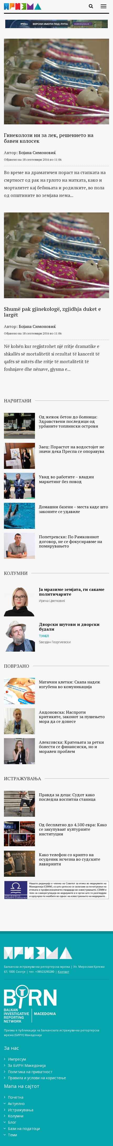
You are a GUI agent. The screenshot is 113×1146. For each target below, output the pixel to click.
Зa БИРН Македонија (27, 1065)
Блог (12, 1122)
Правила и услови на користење (37, 1077)
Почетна (15, 1097)
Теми (12, 1134)
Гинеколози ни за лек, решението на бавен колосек (49, 137)
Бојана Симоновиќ (37, 152)
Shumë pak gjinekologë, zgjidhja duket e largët (52, 311)
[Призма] (24, 3)
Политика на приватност (30, 1071)
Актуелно (16, 1103)
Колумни (15, 1115)
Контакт (63, 971)
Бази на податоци (24, 1128)
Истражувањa (20, 1109)
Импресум (17, 1059)
